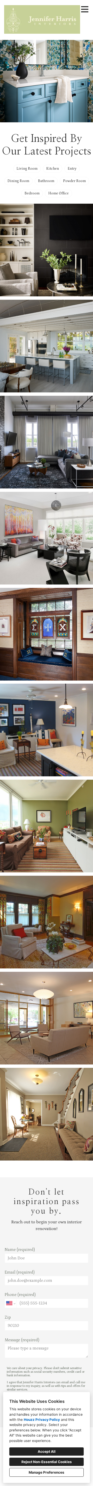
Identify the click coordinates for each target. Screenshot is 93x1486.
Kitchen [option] (52, 169)
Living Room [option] (27, 169)
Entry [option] (72, 169)
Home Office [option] (58, 193)
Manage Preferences (46, 1472)
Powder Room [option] (74, 181)
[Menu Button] (85, 9)
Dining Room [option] (18, 181)
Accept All (47, 1451)
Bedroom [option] (32, 193)
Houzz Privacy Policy (42, 1420)
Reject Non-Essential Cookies (46, 1462)
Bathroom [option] (46, 181)
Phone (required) (20, 1294)
